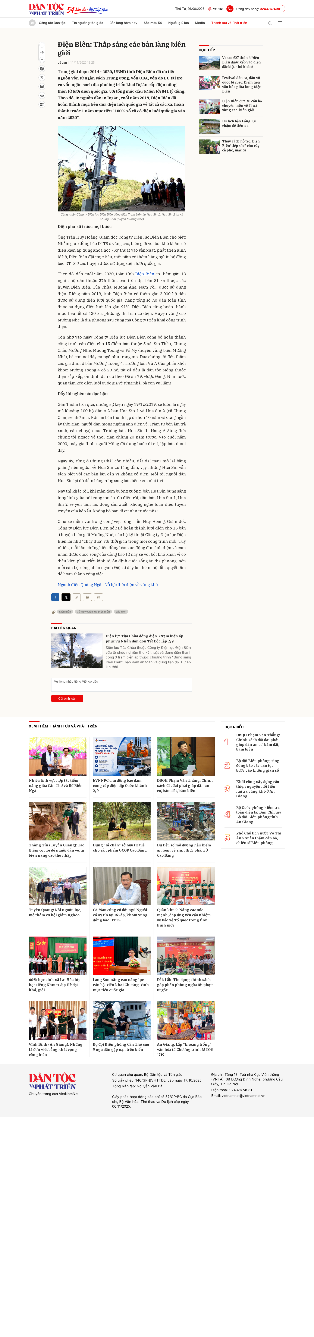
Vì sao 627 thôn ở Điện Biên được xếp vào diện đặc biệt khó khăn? (241, 62)
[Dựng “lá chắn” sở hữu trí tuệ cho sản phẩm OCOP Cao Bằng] (122, 821)
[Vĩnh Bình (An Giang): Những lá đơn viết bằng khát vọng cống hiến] (58, 1020)
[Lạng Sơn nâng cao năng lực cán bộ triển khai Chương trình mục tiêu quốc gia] (122, 956)
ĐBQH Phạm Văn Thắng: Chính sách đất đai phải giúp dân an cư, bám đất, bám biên (185, 785)
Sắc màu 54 (153, 23)
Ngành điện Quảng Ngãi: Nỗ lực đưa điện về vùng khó (108, 584)
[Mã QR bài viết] (41, 104)
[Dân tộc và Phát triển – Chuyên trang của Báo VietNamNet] (46, 8)
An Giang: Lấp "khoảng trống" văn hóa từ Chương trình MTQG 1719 (185, 1049)
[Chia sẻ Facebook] (41, 68)
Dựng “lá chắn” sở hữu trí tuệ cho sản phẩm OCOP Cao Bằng (120, 847)
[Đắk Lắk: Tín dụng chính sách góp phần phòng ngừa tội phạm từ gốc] (186, 956)
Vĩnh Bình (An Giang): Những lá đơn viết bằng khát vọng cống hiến (55, 1049)
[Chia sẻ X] (66, 597)
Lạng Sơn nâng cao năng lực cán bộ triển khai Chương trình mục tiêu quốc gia (121, 985)
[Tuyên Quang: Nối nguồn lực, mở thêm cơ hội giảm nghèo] (58, 886)
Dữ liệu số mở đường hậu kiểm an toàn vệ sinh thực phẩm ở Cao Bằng (184, 850)
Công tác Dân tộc (52, 23)
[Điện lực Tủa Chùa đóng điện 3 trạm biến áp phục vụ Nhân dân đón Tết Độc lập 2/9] (77, 650)
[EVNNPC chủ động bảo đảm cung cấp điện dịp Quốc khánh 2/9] (122, 756)
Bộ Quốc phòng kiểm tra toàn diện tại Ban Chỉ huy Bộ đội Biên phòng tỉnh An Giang (258, 814)
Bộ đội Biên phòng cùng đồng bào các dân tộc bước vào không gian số (257, 766)
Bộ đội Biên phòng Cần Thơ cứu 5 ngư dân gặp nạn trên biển (121, 1047)
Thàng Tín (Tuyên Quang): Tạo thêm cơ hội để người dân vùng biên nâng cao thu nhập (56, 850)
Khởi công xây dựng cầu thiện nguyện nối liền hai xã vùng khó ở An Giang (257, 789)
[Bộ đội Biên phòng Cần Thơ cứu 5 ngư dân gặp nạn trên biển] (122, 1020)
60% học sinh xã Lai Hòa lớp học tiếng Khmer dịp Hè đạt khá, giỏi (55, 985)
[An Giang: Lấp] (186, 1020)
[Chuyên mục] (280, 22)
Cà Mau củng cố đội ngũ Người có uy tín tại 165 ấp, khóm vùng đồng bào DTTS (120, 915)
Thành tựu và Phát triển (229, 23)
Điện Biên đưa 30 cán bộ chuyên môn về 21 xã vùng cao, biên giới (242, 105)
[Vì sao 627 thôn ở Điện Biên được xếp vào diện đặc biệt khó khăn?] (209, 63)
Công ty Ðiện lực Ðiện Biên (93, 611)
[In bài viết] (41, 95)
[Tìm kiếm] (270, 23)
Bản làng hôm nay (123, 23)
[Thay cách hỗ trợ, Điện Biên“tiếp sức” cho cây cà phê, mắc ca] (209, 146)
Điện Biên (144, 273)
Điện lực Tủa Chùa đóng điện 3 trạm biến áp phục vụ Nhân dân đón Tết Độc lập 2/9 (144, 638)
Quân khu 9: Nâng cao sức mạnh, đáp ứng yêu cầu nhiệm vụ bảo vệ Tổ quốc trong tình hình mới (184, 917)
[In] (87, 597)
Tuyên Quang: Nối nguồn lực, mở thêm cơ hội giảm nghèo (55, 912)
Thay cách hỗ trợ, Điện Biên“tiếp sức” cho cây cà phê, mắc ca (241, 145)
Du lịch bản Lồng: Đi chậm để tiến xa (239, 123)
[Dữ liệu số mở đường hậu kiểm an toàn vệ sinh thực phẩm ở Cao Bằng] (186, 821)
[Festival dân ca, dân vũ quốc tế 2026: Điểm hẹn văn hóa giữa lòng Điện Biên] (209, 83)
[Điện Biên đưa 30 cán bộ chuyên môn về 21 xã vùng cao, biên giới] (209, 106)
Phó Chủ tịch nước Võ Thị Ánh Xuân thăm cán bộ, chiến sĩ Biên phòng (258, 838)
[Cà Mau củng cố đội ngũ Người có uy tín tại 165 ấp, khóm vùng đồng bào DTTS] (122, 886)
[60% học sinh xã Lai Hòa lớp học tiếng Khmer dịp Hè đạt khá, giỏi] (58, 956)
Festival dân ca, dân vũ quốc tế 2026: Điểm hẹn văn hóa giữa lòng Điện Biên (241, 84)
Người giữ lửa (178, 23)
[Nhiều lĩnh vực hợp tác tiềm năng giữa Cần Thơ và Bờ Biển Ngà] (58, 756)
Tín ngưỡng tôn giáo (87, 23)
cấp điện (121, 611)
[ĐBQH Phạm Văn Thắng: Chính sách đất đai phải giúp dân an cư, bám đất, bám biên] (186, 756)
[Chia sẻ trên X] (41, 77)
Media (200, 23)
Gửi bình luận (67, 698)
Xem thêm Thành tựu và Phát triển (63, 726)
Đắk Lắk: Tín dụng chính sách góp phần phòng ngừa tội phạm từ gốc (185, 985)
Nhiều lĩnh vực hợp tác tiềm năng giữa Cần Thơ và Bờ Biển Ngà (56, 785)
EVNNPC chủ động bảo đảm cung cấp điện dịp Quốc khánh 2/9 (120, 785)
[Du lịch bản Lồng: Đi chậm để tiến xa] (209, 126)
